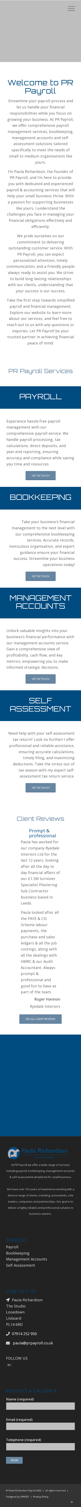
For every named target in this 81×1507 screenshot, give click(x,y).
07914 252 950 (24, 1333)
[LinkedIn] (9, 1364)
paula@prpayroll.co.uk (33, 1342)
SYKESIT (24, 1496)
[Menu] (69, 8)
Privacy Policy (40, 1496)
